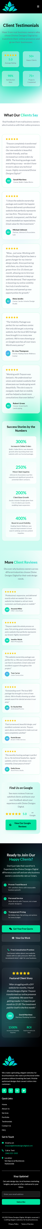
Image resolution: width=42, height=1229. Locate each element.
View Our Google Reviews (22, 825)
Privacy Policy (13, 1224)
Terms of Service (27, 1224)
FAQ (4, 1130)
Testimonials (7, 1121)
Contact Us (6, 1126)
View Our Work (22, 938)
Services (5, 1113)
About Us (6, 1108)
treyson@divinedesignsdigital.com (19, 1145)
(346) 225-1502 (11, 1153)
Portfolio (5, 1117)
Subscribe (21, 1202)
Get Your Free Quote (23, 928)
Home (4, 1104)
